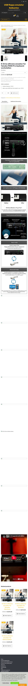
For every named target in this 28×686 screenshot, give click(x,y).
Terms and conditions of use (7, 661)
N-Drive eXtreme (9, 97)
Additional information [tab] (16, 101)
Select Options (8, 615)
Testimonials (3, 667)
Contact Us (3, 666)
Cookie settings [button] (6, 683)
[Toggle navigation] (26, 19)
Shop (2, 659)
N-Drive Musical (7, 25)
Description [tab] (4, 101)
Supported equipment (5, 670)
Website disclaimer (5, 671)
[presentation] (2, 58)
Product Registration (5, 660)
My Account (5, 19)
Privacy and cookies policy (6, 663)
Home (2, 25)
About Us (3, 664)
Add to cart (15, 93)
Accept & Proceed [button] (14, 683)
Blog (2, 668)
